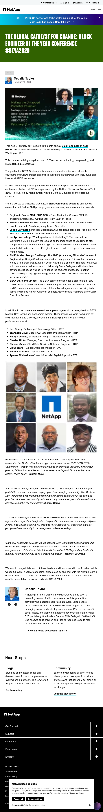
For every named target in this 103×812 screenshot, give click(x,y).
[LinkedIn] (15, 604)
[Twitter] (9, 604)
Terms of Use (11, 771)
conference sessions (67, 203)
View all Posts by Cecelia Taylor (46, 630)
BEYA (10, 73)
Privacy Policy (11, 776)
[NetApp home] (11, 9)
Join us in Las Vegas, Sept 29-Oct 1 (50, 22)
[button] (96, 9)
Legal (7, 796)
